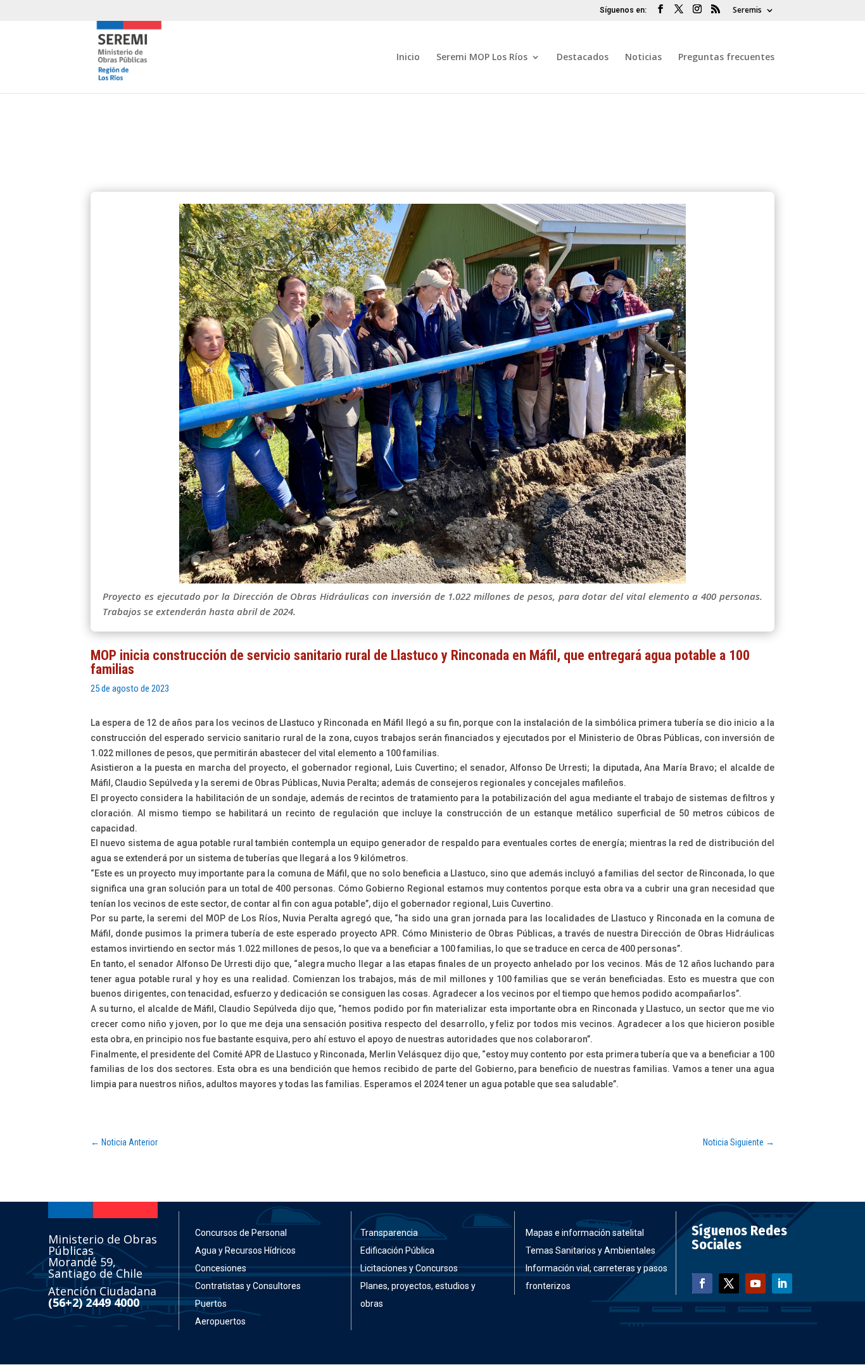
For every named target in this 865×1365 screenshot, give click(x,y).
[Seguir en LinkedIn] (782, 1283)
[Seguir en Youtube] (755, 1283)
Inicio (408, 58)
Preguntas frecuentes (726, 58)
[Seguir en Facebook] (702, 1283)
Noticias (643, 58)
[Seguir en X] (729, 1283)
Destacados (583, 58)
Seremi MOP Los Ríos (481, 58)
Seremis (747, 10)
